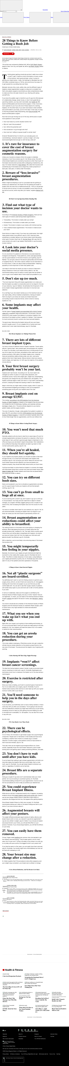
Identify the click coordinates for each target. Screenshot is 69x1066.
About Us (21, 1034)
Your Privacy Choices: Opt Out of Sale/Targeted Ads (14, 1058)
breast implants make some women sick (25, 795)
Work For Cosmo (38, 1036)
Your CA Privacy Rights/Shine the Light (29, 1054)
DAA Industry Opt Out (43, 1054)
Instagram (36, 1034)
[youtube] (26, 1030)
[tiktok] (22, 1030)
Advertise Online (53, 1034)
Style (52, 17)
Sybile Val (34, 102)
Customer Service (22, 1036)
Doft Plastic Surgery (36, 64)
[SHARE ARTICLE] (13, 54)
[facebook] (30, 1030)
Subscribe (5, 1034)
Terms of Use (52, 1054)
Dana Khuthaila (33, 111)
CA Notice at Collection (15, 1054)
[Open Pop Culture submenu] (40, 17)
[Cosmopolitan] (34, 11)
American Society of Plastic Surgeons (22, 214)
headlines (17, 837)
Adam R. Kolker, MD (7, 471)
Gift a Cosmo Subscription (8, 1038)
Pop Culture (26, 17)
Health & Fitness (14, 969)
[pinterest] (36, 1030)
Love (1, 17)
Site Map (58, 1054)
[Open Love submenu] (13, 17)
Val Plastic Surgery (34, 66)
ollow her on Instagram (36, 880)
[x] (18, 1030)
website (9, 598)
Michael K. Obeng (37, 598)
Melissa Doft (39, 190)
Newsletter (21, 1038)
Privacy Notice (6, 1054)
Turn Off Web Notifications (40, 1038)
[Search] (16, 11)
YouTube (52, 1036)
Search (1, 11)
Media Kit (5, 1036)
